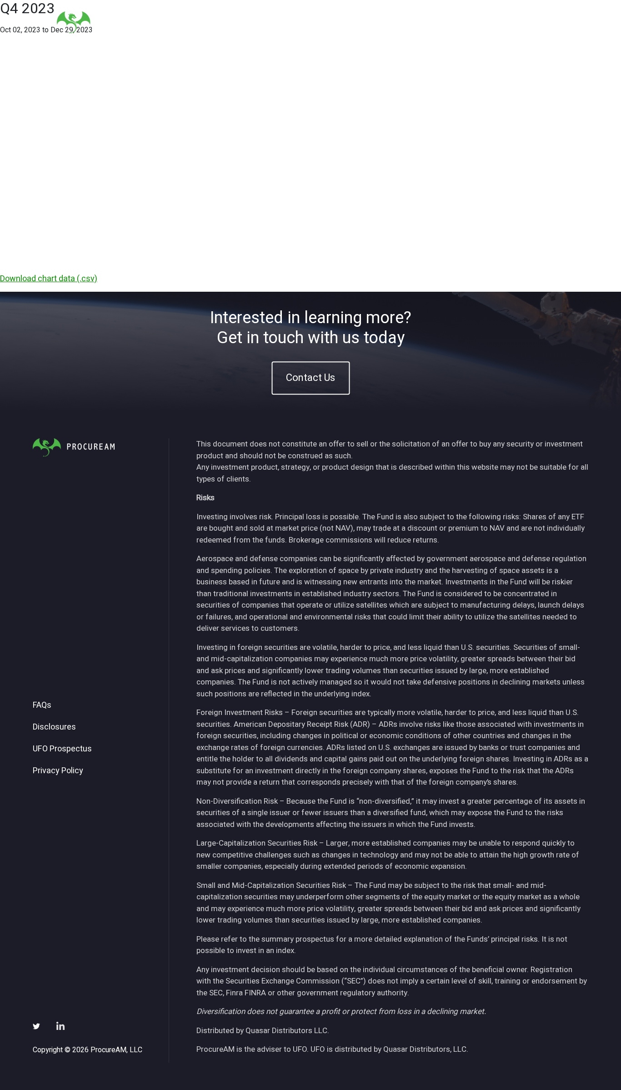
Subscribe (496, 22)
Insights (414, 22)
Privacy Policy (58, 771)
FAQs (42, 705)
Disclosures (54, 727)
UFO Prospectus (62, 749)
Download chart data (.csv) (48, 279)
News (453, 22)
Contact (542, 22)
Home (308, 22)
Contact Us (310, 377)
